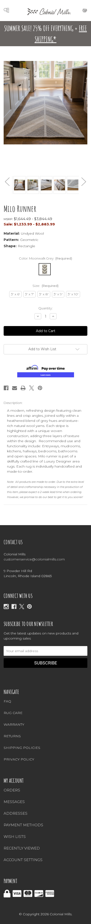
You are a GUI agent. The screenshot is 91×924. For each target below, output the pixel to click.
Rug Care (13, 713)
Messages (14, 801)
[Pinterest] (40, 388)
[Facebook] (6, 388)
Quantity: (45, 308)
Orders (12, 790)
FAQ (7, 701)
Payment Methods (23, 825)
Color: (45, 258)
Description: (13, 403)
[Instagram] (6, 606)
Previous (7, 181)
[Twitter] (31, 388)
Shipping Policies (22, 747)
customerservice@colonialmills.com (34, 559)
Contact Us (13, 542)
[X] (21, 606)
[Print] (23, 388)
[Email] (14, 388)
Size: (46, 286)
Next (84, 181)
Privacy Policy (19, 759)
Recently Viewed (22, 848)
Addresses (15, 813)
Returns (12, 736)
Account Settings (23, 859)
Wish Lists (15, 836)
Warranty (14, 724)
